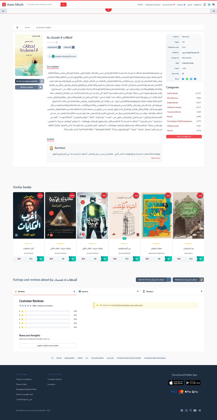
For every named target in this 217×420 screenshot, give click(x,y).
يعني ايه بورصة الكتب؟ (24, 399)
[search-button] (64, 5)
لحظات (80, 358)
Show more (155, 158)
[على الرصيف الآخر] (3, 11)
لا (52, 358)
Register (197, 5)
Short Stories (186, 58)
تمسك (59, 358)
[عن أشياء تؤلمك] (124, 215)
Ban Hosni (60, 147)
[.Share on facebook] (195, 79)
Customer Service (55, 379)
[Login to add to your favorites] (56, 42)
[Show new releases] (108, 10)
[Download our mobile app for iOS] (176, 383)
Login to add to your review (48, 345)
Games (180, 5)
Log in (189, 5)
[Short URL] (191, 74)
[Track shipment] (209, 4)
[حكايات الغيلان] (156, 215)
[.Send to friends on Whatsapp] (187, 79)
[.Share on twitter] (191, 79)
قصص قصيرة (69, 358)
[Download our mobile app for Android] (193, 383)
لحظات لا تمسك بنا (97, 358)
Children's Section (152, 5)
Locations (51, 384)
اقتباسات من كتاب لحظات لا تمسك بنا (129, 358)
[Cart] (204, 4)
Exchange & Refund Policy (26, 389)
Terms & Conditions (24, 379)
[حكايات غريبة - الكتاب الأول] (92, 215)
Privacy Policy (21, 384)
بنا (87, 358)
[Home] (17, 27)
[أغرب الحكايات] (28, 215)
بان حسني (110, 358)
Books (140, 4)
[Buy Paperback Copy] (28, 258)
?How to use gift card (24, 394)
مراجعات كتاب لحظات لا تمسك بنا (155, 358)
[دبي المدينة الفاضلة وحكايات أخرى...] (213, 11)
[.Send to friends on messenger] (183, 79)
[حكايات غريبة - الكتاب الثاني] (60, 215)
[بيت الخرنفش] (188, 215)
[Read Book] (124, 238)
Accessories (167, 5)
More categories (184, 136)
